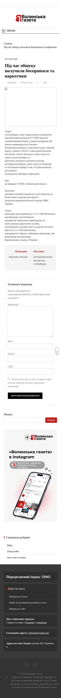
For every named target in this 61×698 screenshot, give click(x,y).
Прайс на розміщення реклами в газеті (28, 602)
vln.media (11, 82)
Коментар (13, 304)
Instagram (42, 622)
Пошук (8, 414)
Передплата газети (18, 596)
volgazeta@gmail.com (38, 633)
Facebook (29, 622)
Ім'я (10, 341)
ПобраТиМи (13, 551)
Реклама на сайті (17, 609)
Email (11, 354)
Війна (10, 545)
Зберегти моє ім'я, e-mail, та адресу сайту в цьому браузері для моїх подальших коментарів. (30, 382)
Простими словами (16, 557)
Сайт (10, 366)
